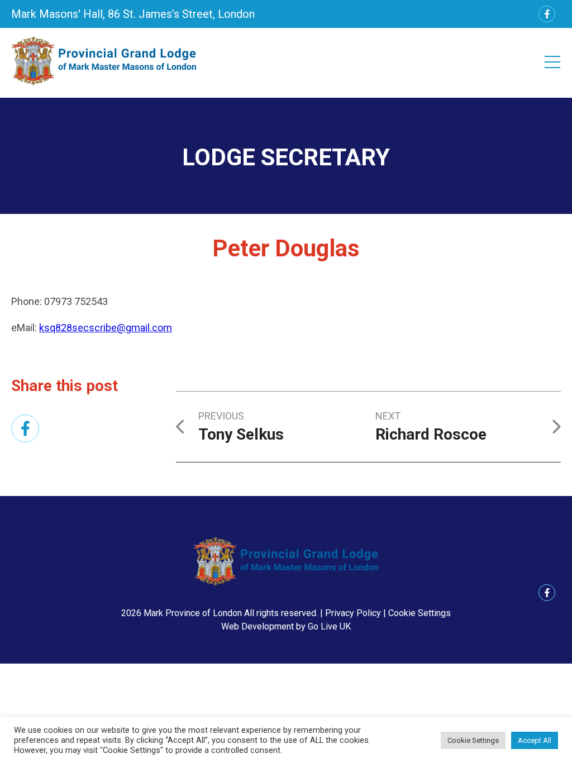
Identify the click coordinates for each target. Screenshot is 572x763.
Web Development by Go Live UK (286, 626)
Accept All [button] (534, 740)
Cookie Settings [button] (419, 613)
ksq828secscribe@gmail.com (105, 327)
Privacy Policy (353, 613)
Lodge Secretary (286, 157)
